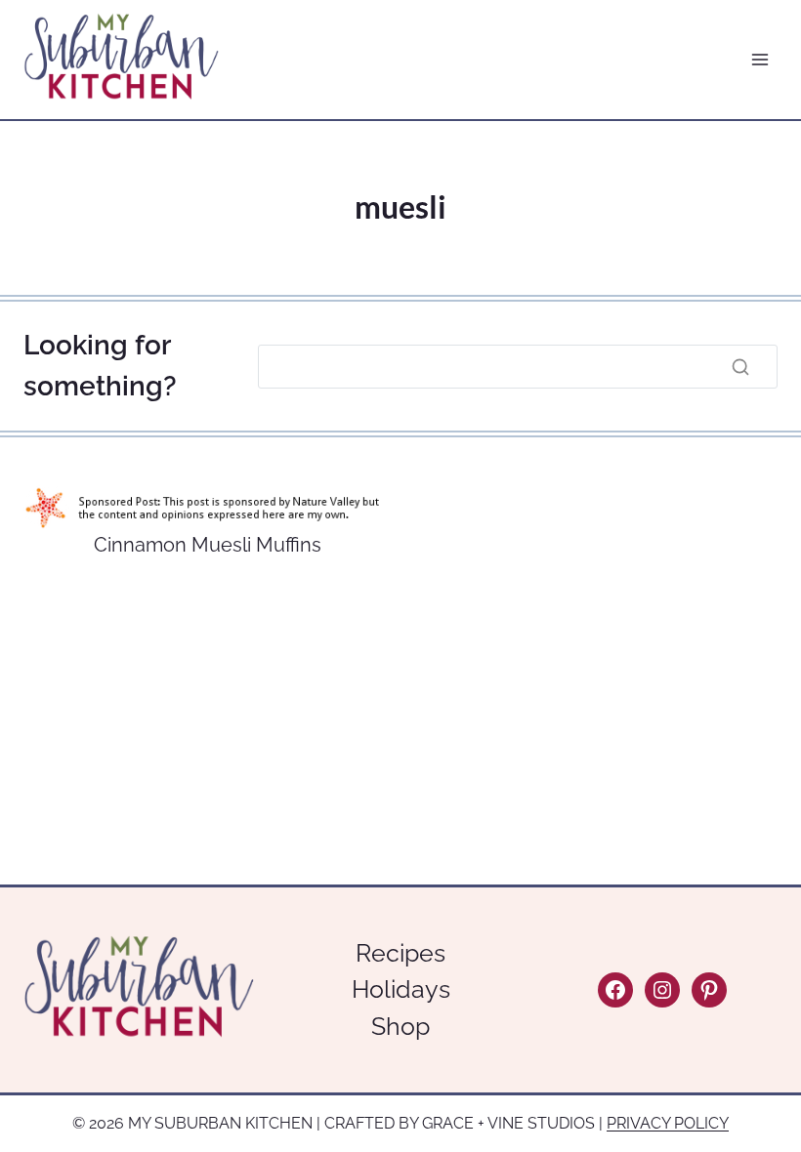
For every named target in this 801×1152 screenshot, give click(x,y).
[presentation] (207, 507)
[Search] (740, 366)
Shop (400, 1026)
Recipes (400, 952)
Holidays (401, 989)
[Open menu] (759, 60)
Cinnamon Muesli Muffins (207, 544)
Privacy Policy (668, 1123)
